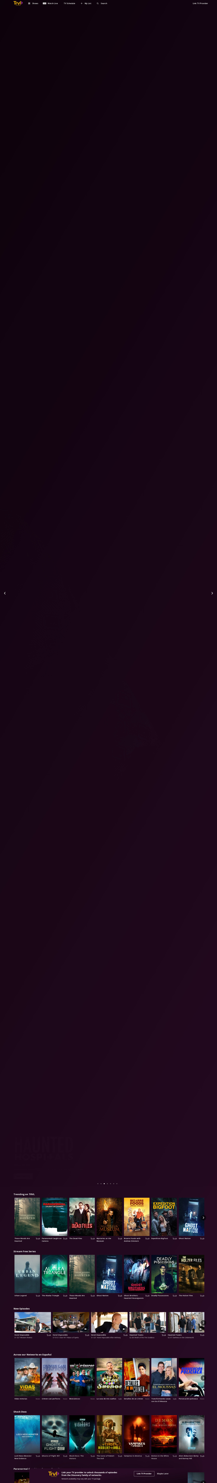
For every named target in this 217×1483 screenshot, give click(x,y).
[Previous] (5, 593)
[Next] (212, 593)
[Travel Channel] (19, 3)
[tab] (97, 1183)
